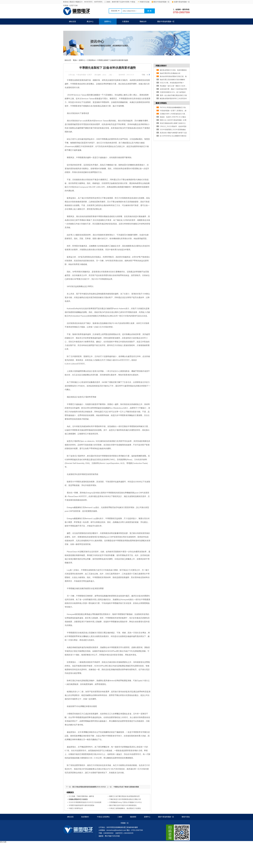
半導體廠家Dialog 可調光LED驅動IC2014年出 (125, 802)
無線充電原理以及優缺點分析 (170, 73)
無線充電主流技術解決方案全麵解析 (172, 80)
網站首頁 (72, 21)
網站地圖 (3, 842)
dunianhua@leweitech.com (116, 830)
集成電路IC (85, 817)
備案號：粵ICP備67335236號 (109, 836)
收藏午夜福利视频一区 (182, 2)
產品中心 (90, 21)
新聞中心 (107, 21)
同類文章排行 (161, 66)
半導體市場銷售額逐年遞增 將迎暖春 (81, 805)
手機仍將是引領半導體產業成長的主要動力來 (125, 799)
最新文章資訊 (161, 103)
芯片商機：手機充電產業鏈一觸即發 (81, 796)
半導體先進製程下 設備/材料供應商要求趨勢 (112, 60)
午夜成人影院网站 (103, 817)
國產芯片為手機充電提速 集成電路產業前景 (124, 796)
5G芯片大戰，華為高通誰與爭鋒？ (172, 83)
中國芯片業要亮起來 (76, 808)
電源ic (75, 60)
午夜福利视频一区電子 (84, 75)
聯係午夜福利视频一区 (77, 28)
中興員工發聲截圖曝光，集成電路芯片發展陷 (125, 808)
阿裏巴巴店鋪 (144, 2)
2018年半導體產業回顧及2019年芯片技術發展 (85, 802)
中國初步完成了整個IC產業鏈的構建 (126, 787)
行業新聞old (91, 60)
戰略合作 (143, 21)
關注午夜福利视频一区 (161, 2)
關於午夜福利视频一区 (165, 21)
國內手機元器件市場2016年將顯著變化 (123, 805)
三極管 (119, 817)
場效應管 (133, 817)
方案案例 (125, 21)
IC (142, 180)
